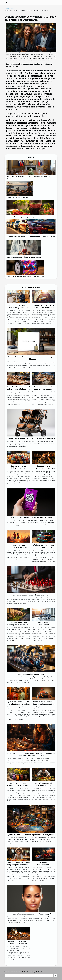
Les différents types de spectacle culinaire (44, 784)
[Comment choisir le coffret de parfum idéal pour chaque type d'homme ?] (31, 341)
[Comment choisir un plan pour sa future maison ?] (43, 378)
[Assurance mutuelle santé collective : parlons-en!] (24, 248)
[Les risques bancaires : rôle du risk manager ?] (31, 579)
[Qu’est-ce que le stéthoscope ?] (43, 614)
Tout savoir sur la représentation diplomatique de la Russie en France (28, 177)
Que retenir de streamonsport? (43, 863)
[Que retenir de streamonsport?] (43, 854)
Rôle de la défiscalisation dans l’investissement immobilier (18, 943)
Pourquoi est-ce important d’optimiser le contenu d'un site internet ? (44, 704)
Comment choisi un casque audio (31, 674)
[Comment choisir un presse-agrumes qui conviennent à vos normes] (30, 207)
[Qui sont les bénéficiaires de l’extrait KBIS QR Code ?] (31, 502)
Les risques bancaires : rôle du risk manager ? (31, 595)
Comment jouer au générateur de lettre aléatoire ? (18, 468)
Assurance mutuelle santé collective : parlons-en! (24, 257)
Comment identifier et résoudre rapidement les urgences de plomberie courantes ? (18, 308)
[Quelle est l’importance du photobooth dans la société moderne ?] (18, 693)
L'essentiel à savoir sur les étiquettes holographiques (25, 276)
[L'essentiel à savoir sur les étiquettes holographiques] (25, 267)
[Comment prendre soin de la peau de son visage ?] (31, 898)
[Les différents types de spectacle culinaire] (43, 775)
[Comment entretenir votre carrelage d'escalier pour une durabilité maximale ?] (43, 297)
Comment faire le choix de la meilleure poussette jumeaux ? (31, 438)
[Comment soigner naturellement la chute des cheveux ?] (43, 457)
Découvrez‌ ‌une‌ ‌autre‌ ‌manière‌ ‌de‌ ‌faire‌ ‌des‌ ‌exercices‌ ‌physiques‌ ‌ (18, 547)
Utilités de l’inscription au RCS (17, 197)
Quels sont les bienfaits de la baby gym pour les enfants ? (18, 863)
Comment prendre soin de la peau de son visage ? (31, 914)
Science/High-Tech (33, 972)
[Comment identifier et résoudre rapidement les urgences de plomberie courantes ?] (18, 297)
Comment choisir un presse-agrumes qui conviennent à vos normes (30, 217)
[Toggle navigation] (6, 2)
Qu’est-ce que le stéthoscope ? (44, 623)
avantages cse (31, 78)
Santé (23, 972)
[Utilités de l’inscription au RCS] (20, 188)
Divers (12, 8)
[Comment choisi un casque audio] (31, 658)
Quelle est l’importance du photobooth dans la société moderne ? (18, 704)
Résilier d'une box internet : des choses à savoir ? (44, 546)
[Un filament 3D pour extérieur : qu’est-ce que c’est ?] (18, 775)
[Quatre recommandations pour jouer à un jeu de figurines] (31, 819)
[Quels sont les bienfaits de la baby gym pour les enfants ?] (18, 854)
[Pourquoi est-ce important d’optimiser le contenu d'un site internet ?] (43, 693)
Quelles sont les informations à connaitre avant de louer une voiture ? (31, 237)
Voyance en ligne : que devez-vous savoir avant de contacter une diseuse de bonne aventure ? (31, 754)
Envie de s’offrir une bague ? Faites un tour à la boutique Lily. (18, 389)
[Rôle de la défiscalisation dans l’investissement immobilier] (18, 933)
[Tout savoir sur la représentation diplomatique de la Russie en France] (31, 167)
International (15, 972)
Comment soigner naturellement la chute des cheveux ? (44, 468)
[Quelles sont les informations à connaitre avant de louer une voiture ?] (31, 227)
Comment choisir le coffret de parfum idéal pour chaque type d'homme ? (31, 358)
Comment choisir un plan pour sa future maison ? (44, 388)
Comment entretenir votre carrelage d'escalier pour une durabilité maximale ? (43, 307)
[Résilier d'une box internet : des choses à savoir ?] (43, 537)
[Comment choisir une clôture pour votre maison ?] (18, 614)
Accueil (7, 8)
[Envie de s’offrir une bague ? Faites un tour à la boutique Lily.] (18, 378)
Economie (7, 972)
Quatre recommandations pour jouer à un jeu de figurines (31, 834)
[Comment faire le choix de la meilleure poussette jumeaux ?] (31, 422)
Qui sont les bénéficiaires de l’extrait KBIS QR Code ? (31, 517)
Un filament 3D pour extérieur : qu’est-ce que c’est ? (18, 785)
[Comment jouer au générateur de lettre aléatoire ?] (18, 457)
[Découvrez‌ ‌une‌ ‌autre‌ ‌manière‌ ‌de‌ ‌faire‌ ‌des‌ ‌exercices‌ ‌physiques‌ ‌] (18, 537)
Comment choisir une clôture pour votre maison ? (18, 623)
